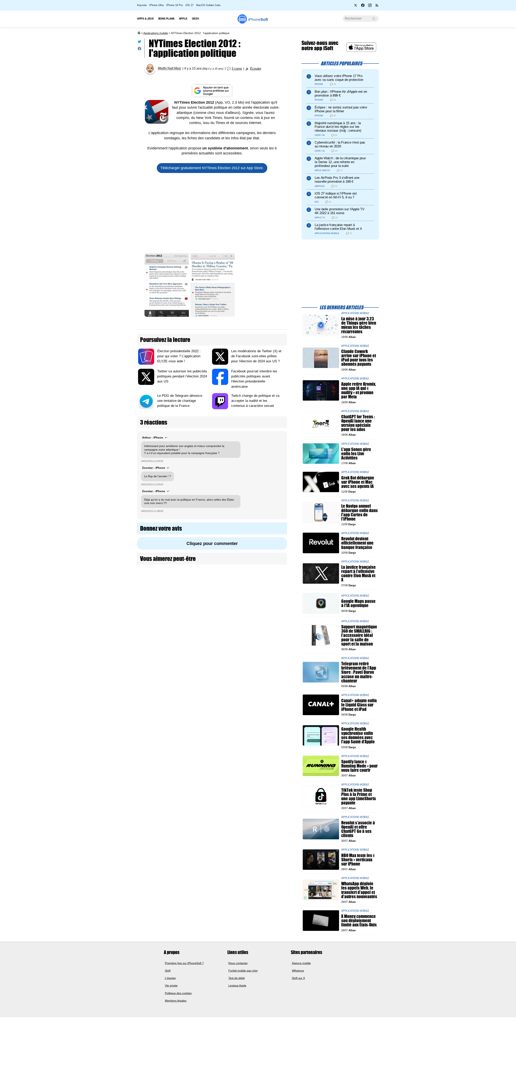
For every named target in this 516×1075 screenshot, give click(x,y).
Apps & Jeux (145, 18)
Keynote (142, 5)
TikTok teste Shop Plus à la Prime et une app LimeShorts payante (358, 796)
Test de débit (236, 978)
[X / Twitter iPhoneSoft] (356, 6)
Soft (258, 19)
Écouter (255, 68)
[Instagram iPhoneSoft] (370, 6)
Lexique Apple (237, 985)
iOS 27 (189, 5)
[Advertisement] (212, 214)
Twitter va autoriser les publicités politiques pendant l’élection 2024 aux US (182, 376)
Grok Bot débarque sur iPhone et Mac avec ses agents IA (357, 481)
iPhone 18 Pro (174, 5)
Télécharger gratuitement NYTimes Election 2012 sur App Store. (212, 168)
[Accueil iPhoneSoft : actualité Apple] (138, 33)
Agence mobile (301, 963)
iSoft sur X (298, 978)
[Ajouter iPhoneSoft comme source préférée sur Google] (212, 90)
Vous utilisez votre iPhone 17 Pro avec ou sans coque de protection (339, 78)
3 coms (237, 68)
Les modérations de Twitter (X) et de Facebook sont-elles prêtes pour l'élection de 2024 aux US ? (256, 356)
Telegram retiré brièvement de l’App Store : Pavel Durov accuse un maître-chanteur (358, 672)
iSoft (168, 970)
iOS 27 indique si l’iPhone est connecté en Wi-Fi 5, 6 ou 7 (336, 195)
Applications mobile (155, 33)
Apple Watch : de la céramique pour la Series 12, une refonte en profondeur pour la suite (340, 162)
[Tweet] (139, 42)
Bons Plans (166, 18)
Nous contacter (238, 963)
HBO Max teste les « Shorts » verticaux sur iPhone (358, 859)
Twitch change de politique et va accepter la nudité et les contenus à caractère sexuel (255, 401)
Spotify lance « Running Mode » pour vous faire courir (359, 765)
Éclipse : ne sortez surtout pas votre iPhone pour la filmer (341, 109)
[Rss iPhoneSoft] (377, 6)
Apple (183, 18)
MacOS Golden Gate (208, 5)
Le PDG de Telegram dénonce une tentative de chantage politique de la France (179, 401)
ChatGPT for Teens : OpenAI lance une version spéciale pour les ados (358, 423)
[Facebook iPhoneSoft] (363, 6)
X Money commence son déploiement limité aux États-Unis (359, 920)
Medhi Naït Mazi (169, 68)
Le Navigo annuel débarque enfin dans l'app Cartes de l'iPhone (359, 512)
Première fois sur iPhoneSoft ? (184, 963)
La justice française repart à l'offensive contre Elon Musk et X (338, 227)
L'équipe (170, 978)
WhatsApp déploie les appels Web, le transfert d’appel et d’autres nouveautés (359, 890)
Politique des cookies (178, 993)
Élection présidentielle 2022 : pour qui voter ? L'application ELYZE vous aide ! (179, 356)
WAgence (298, 970)
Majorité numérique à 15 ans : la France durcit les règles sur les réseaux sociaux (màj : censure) (338, 127)
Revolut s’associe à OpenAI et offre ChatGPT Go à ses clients (358, 829)
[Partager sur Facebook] (139, 49)
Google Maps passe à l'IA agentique (358, 603)
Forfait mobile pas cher (243, 970)
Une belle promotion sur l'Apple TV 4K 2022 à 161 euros (339, 211)
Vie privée (171, 985)
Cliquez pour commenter (212, 543)
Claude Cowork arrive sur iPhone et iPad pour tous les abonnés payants (358, 357)
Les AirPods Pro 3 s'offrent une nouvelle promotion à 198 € (337, 179)
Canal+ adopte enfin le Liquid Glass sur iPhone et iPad (359, 704)
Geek (195, 18)
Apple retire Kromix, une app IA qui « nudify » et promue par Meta (358, 390)
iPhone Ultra (156, 5)
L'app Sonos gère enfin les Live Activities (356, 453)
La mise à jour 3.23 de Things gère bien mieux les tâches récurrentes (358, 325)
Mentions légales (175, 1000)
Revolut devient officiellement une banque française (357, 542)
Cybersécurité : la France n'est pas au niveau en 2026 (340, 144)
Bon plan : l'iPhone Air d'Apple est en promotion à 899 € (341, 93)
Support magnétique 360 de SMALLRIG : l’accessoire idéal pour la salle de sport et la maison (359, 635)
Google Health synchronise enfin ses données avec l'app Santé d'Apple (358, 735)
